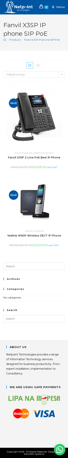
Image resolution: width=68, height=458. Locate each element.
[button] (59, 449)
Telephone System (43, 152)
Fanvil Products (23, 152)
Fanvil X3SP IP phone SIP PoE (42, 39)
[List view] (38, 65)
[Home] (4, 39)
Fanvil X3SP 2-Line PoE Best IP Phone (34, 157)
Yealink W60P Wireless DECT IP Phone (34, 235)
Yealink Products (34, 230)
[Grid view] (30, 65)
